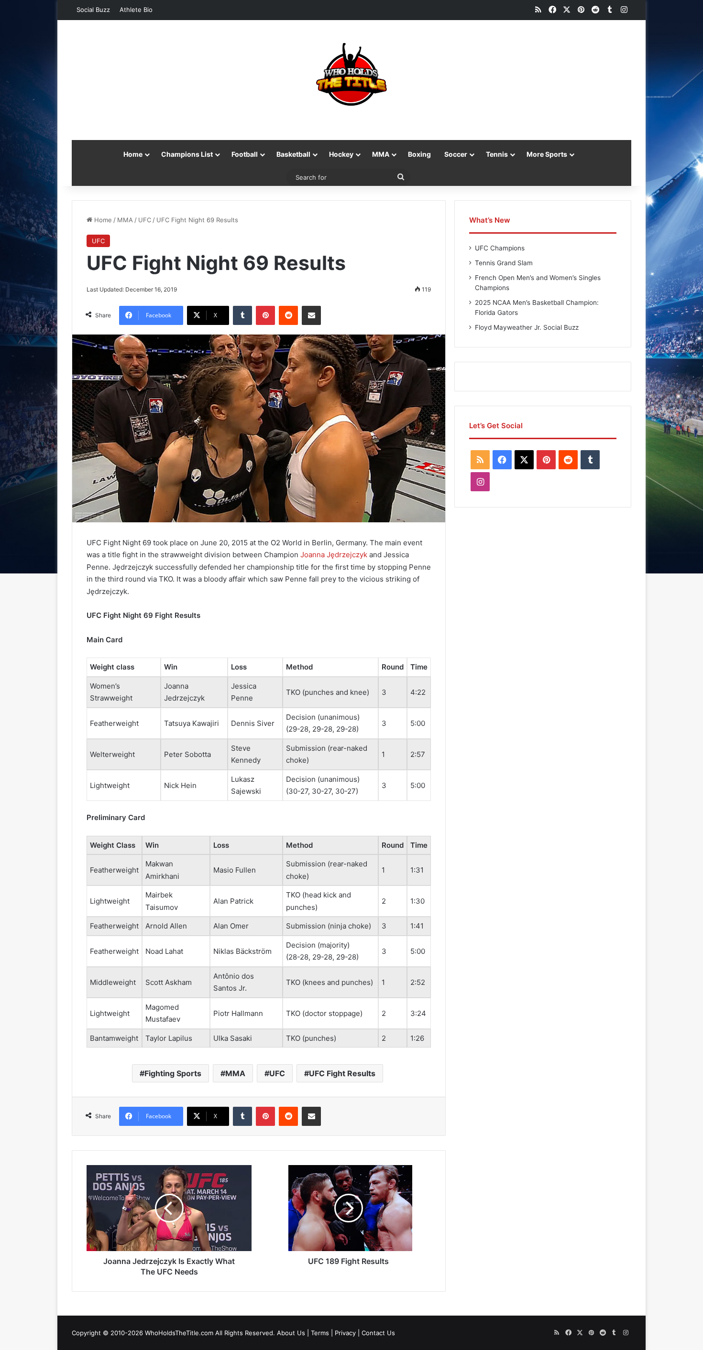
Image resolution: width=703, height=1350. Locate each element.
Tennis (497, 154)
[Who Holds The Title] (351, 75)
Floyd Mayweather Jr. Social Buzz (527, 327)
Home (133, 154)
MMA (380, 154)
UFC (144, 220)
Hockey (341, 154)
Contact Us (378, 1333)
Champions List (187, 154)
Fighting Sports (172, 1073)
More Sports (547, 154)
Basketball (293, 154)
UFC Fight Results (342, 1073)
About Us (291, 1333)
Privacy (345, 1333)
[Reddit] (288, 315)
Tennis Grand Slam (504, 263)
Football (244, 154)
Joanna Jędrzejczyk (333, 554)
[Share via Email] (311, 315)
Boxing (419, 154)
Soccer (455, 154)
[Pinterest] (265, 315)
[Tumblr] (242, 315)
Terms (320, 1333)
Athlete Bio (136, 9)
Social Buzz (93, 9)
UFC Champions (500, 248)
